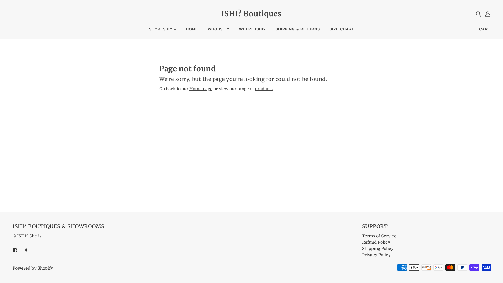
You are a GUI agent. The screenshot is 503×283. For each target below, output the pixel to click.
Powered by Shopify (33, 268)
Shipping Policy (377, 248)
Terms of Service (379, 236)
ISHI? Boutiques (251, 13)
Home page (200, 88)
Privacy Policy (376, 255)
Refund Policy (376, 242)
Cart (484, 29)
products (264, 88)
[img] (478, 13)
